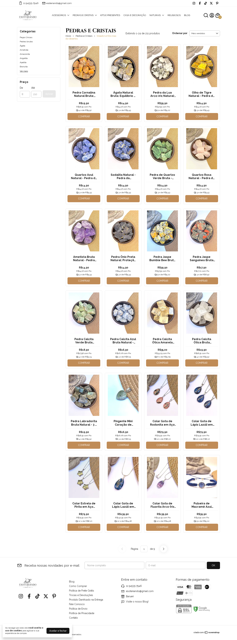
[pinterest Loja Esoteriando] (217, 3)
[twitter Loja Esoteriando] (211, 3)
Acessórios (59, 15)
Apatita (23, 62)
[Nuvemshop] (206, 633)
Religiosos (174, 15)
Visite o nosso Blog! (137, 601)
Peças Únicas (26, 37)
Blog (187, 15)
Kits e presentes (110, 15)
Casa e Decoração (135, 15)
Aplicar (49, 93)
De (21, 87)
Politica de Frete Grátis (81, 590)
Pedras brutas (26, 41)
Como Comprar (78, 586)
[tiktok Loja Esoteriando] (205, 3)
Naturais (155, 15)
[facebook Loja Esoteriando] (200, 3)
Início (68, 36)
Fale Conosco (77, 604)
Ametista (24, 50)
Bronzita (24, 66)
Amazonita (25, 54)
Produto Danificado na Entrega (86, 599)
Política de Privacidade (81, 613)
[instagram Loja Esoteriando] (194, 3)
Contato (73, 617)
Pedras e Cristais (84, 36)
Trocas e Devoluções (81, 595)
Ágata (22, 46)
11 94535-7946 (31, 3)
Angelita (24, 58)
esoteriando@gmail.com (59, 3)
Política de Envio (78, 608)
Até (33, 87)
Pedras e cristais (83, 15)
